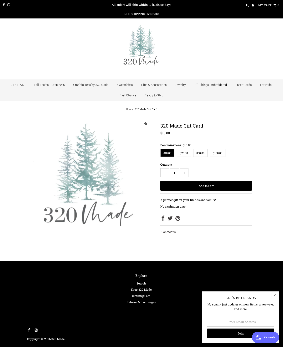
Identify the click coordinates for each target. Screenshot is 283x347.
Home (129, 109)
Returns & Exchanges (141, 302)
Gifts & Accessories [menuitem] (154, 85)
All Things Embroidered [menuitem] (210, 85)
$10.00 (167, 153)
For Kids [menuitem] (265, 85)
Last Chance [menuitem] (128, 95)
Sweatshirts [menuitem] (125, 85)
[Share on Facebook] (163, 219)
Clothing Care (141, 296)
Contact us (169, 232)
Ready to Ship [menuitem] (154, 95)
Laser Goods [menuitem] (243, 85)
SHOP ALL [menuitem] (18, 85)
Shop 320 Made (141, 289)
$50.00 (200, 153)
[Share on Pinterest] (177, 219)
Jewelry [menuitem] (180, 85)
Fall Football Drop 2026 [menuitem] (49, 85)
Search (141, 283)
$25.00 (184, 153)
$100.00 (217, 153)
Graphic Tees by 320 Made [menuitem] (90, 85)
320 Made (58, 339)
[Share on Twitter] (170, 219)
